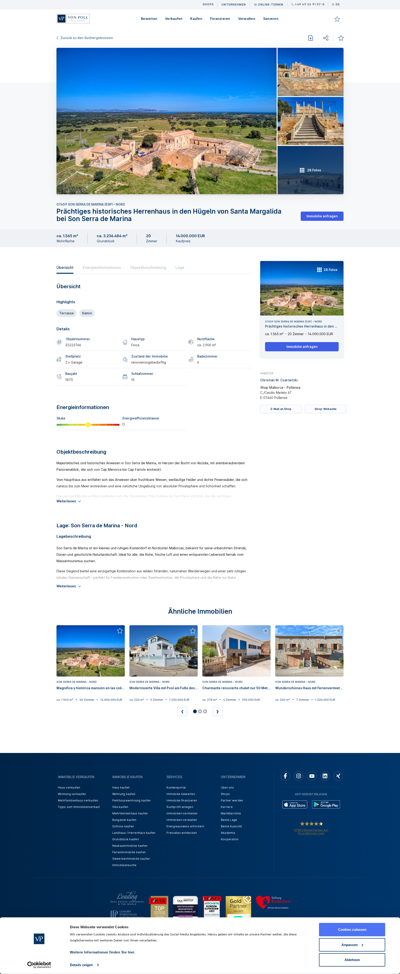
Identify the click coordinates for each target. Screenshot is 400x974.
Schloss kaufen (123, 826)
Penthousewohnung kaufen (131, 800)
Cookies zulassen (352, 930)
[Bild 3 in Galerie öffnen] (311, 121)
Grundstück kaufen (125, 839)
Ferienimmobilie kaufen (129, 852)
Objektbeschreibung (148, 267)
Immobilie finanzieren (181, 800)
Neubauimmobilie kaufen (130, 845)
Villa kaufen (120, 807)
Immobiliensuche (124, 865)
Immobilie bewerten (180, 794)
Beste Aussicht (231, 826)
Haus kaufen (121, 787)
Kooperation (230, 839)
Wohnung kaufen (124, 794)
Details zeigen (81, 965)
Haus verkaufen (69, 787)
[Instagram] (298, 776)
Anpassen (349, 945)
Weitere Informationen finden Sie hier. (102, 952)
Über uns (227, 787)
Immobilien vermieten (181, 813)
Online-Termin (270, 4)
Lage (179, 267)
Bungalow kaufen (124, 820)
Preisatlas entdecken (181, 832)
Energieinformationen (102, 267)
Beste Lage (229, 820)
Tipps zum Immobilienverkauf (79, 807)
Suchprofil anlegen (179, 807)
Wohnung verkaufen (72, 794)
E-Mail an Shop (281, 409)
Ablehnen (352, 960)
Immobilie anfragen (322, 216)
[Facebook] (285, 776)
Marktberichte (231, 813)
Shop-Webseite (326, 409)
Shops (225, 794)
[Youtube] (311, 776)
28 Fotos (331, 270)
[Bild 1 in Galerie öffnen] (166, 121)
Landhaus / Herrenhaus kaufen (134, 832)
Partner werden (232, 800)
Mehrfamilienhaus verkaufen (78, 800)
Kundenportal (176, 787)
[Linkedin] (325, 776)
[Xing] (338, 776)
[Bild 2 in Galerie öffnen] (311, 72)
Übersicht (64, 267)
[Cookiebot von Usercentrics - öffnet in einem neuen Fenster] (39, 965)
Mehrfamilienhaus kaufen (130, 813)
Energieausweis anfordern (185, 826)
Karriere (227, 807)
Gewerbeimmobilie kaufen (131, 858)
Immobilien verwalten (181, 820)
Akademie (228, 832)
